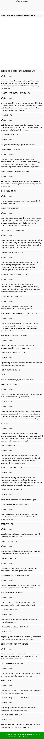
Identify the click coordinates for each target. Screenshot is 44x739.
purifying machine (21, 673)
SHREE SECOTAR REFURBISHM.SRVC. (16, 171)
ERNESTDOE (6, 680)
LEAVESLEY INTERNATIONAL (12, 296)
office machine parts (8, 365)
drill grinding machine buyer (10, 144)
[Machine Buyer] (22, 1)
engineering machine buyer (10, 707)
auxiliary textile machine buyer (20, 605)
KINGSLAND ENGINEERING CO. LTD (14, 627)
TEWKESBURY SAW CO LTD (11, 467)
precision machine (7, 727)
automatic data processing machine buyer (16, 218)
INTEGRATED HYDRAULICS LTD (13, 230)
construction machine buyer (11, 309)
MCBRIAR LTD (6, 115)
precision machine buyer (9, 306)
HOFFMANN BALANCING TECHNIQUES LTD (17, 575)
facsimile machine (29, 480)
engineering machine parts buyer (12, 636)
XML (19, 737)
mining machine (27, 309)
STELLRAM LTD (7, 524)
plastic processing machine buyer (21, 83)
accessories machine (13, 514)
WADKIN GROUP (7, 401)
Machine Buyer (27, 737)
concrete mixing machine (10, 441)
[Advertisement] (22, 44)
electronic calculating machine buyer (14, 477)
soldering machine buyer (9, 534)
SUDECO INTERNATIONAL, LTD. (13, 353)
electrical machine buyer (9, 181)
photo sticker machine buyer (11, 499)
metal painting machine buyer (28, 419)
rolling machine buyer (8, 654)
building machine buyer (33, 438)
